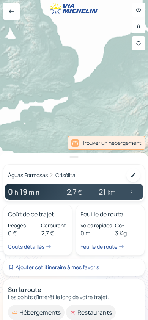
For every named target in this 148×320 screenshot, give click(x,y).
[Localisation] (138, 43)
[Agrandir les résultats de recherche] (74, 157)
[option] (36, 312)
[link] (106, 143)
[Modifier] (133, 175)
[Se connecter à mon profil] (138, 10)
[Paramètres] (138, 26)
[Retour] (11, 11)
